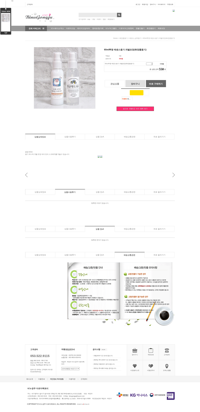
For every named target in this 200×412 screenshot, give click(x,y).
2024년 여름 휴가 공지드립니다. (104, 364)
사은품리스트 (134, 370)
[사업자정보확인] (54, 398)
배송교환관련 (129, 137)
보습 (88, 19)
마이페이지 (161, 4)
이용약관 (72, 379)
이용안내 (41, 379)
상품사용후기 (70, 137)
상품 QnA (100, 137)
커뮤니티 (52, 34)
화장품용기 (111, 19)
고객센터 (30, 4)
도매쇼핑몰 (167, 370)
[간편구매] (136, 92)
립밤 (104, 19)
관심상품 (114, 84)
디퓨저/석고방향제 (126, 28)
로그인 (138, 4)
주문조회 (170, 4)
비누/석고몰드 (111, 28)
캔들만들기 (140, 28)
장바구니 (153, 4)
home (115, 38)
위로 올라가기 (159, 137)
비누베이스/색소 (57, 28)
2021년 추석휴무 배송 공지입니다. (105, 368)
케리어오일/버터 (83, 28)
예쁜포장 (161, 28)
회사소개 (29, 379)
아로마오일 (70, 28)
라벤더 (99, 19)
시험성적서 (151, 370)
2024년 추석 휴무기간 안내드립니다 (106, 360)
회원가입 (145, 4)
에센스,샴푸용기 (135, 38)
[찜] (146, 92)
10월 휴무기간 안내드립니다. (103, 356)
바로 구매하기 (156, 84)
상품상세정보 (40, 137)
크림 (93, 19)
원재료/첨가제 (97, 28)
